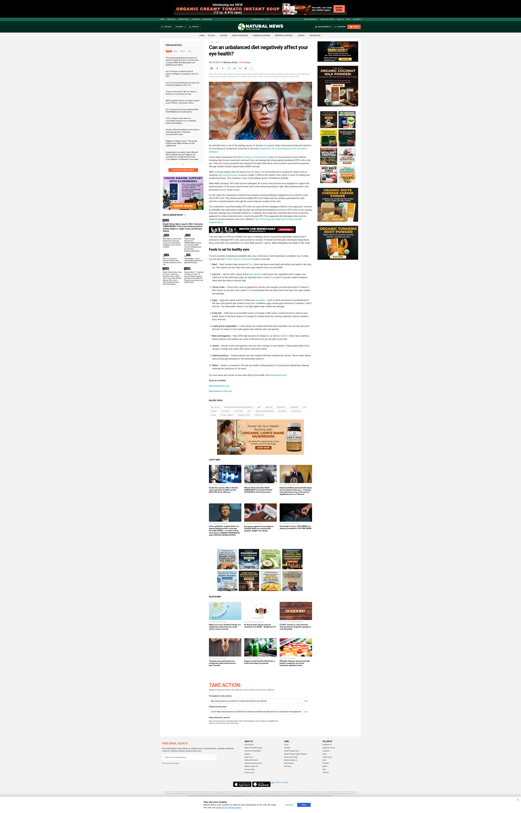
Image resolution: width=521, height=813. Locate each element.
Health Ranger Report (173, 215)
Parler (325, 754)
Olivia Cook (258, 523)
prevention (252, 76)
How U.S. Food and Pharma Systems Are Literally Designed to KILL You (182, 83)
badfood (262, 74)
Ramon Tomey (259, 485)
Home (162, 19)
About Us (340, 19)
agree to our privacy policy (228, 807)
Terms (223, 792)
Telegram (326, 751)
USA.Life (326, 773)
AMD (256, 74)
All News (287, 748)
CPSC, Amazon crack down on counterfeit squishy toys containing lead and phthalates (181, 120)
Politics (211, 35)
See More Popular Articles (183, 170)
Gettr (324, 760)
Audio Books (207, 19)
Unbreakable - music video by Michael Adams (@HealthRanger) (193, 260)
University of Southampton (255, 157)
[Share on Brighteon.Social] (212, 68)
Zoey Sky (222, 485)
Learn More (289, 805)
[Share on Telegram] (229, 68)
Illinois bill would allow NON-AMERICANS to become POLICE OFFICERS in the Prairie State (258, 490)
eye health (301, 74)
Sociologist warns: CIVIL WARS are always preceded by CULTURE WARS (296, 527)
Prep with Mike (183, 19)
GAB (324, 769)
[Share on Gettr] (246, 68)
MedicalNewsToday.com (220, 391)
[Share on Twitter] (223, 68)
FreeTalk (326, 763)
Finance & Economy (261, 35)
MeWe (325, 766)
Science (301, 35)
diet (286, 74)
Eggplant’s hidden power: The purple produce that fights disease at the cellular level (181, 143)
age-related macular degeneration (238, 74)
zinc (251, 264)
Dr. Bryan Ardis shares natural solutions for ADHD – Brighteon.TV (260, 626)
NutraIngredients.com (219, 386)
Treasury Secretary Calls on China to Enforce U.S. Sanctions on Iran (181, 92)
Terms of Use (249, 773)
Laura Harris (224, 523)
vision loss (295, 76)
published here (237, 795)
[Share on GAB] (234, 68)
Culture (223, 35)
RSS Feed (287, 766)
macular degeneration (229, 76)
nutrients (243, 76)
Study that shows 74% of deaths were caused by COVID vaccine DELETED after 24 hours (223, 490)
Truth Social (327, 757)
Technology (314, 35)
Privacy (217, 792)
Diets (217, 42)
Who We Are (249, 745)
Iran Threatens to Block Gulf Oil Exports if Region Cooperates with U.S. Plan (182, 73)
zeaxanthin (260, 300)
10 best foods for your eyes (238, 259)
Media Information (251, 760)
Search (358, 19)
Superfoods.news (278, 375)
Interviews (195, 19)
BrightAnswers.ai (310, 19)
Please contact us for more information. (224, 723)
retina (260, 76)
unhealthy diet (284, 76)
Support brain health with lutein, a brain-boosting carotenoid (259, 662)
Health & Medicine (240, 35)
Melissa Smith (230, 62)
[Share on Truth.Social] (240, 68)
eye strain (238, 411)
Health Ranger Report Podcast (295, 754)
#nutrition (218, 74)
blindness (280, 74)
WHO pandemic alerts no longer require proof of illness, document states (182, 101)
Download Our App (327, 19)
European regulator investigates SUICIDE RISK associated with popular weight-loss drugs (259, 528)
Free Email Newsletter (252, 751)
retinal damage (270, 76)
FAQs (348, 19)
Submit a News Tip (251, 766)
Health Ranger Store (291, 751)
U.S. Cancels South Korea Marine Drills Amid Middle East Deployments (182, 110)
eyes (217, 76)
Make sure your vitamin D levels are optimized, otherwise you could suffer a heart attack (225, 627)
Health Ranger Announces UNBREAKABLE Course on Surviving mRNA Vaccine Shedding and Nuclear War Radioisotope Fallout (192, 245)
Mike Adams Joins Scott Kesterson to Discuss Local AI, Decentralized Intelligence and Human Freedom (172, 243)
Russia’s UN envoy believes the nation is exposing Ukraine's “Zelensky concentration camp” (183, 131)
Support (247, 754)
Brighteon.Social (329, 748)
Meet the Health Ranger (253, 748)
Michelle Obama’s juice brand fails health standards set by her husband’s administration (295, 663)
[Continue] (213, 757)
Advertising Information (253, 763)
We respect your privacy (170, 763)
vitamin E (284, 336)
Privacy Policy (249, 769)
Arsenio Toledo (294, 523)
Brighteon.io (327, 745)
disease (292, 74)
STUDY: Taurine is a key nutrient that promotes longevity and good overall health (295, 627)
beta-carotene (255, 274)
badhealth (271, 74)
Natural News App (290, 757)
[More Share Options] (252, 68)
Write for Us (248, 757)
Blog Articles (289, 763)
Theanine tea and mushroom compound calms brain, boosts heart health (222, 663)
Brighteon (171, 19)
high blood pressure (227, 175)
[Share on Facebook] (217, 68)
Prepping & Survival (284, 35)
